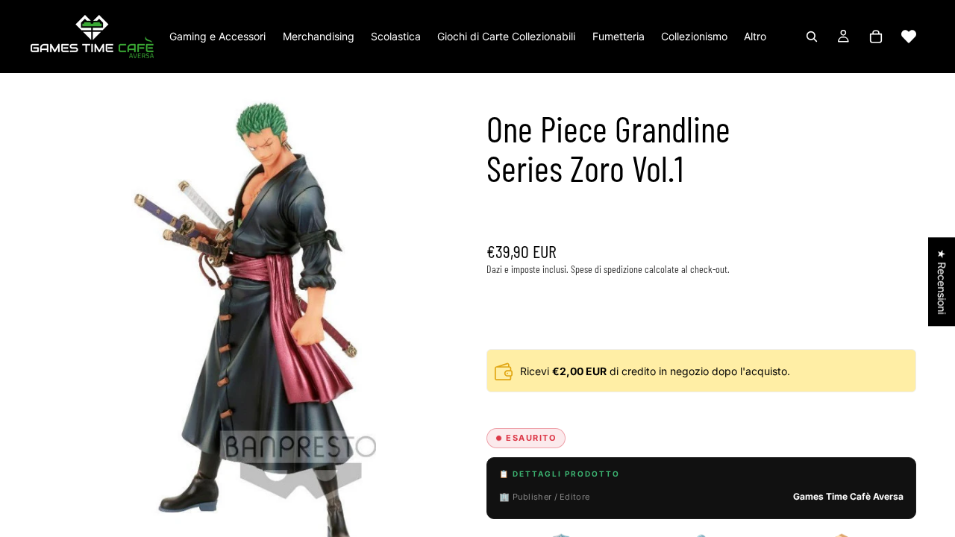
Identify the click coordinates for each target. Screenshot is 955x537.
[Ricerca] (811, 36)
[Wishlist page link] (908, 36)
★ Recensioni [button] (942, 281)
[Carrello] (876, 36)
